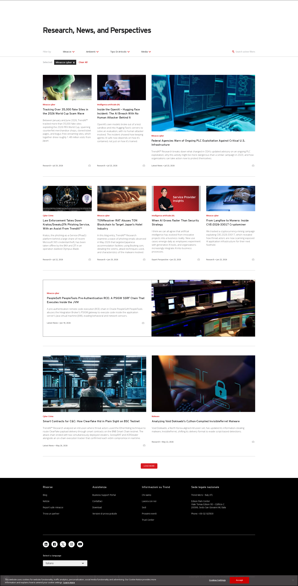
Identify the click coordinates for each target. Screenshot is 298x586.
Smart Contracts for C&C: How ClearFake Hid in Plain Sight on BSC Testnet (91, 421)
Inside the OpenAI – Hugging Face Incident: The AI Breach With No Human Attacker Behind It (118, 113)
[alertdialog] (149, 580)
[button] (74, 62)
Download (97, 507)
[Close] (293, 580)
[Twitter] (63, 544)
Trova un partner (51, 513)
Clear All (83, 62)
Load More (149, 466)
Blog (45, 495)
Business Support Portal (104, 494)
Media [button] (144, 51)
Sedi (144, 507)
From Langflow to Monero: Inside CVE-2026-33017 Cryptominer (227, 222)
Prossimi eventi (149, 513)
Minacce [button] (67, 51)
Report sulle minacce (53, 507)
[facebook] (54, 544)
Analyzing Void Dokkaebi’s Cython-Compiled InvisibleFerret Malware (196, 421)
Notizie (46, 501)
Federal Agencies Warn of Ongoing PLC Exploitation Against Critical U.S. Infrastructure (198, 142)
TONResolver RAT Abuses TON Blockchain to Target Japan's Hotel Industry (119, 224)
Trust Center (148, 520)
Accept (239, 580)
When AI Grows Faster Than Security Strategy (175, 222)
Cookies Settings (217, 580)
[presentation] (67, 87)
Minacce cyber (64, 62)
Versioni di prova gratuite (104, 513)
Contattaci (97, 501)
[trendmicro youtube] (80, 544)
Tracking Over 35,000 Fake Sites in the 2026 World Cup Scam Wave (65, 111)
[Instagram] (71, 544)
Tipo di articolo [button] (118, 51)
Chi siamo (146, 495)
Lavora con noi (149, 501)
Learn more (69, 582)
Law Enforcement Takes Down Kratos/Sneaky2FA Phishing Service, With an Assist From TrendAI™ (66, 224)
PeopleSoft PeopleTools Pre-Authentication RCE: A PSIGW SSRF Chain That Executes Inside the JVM (95, 300)
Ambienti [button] (90, 51)
